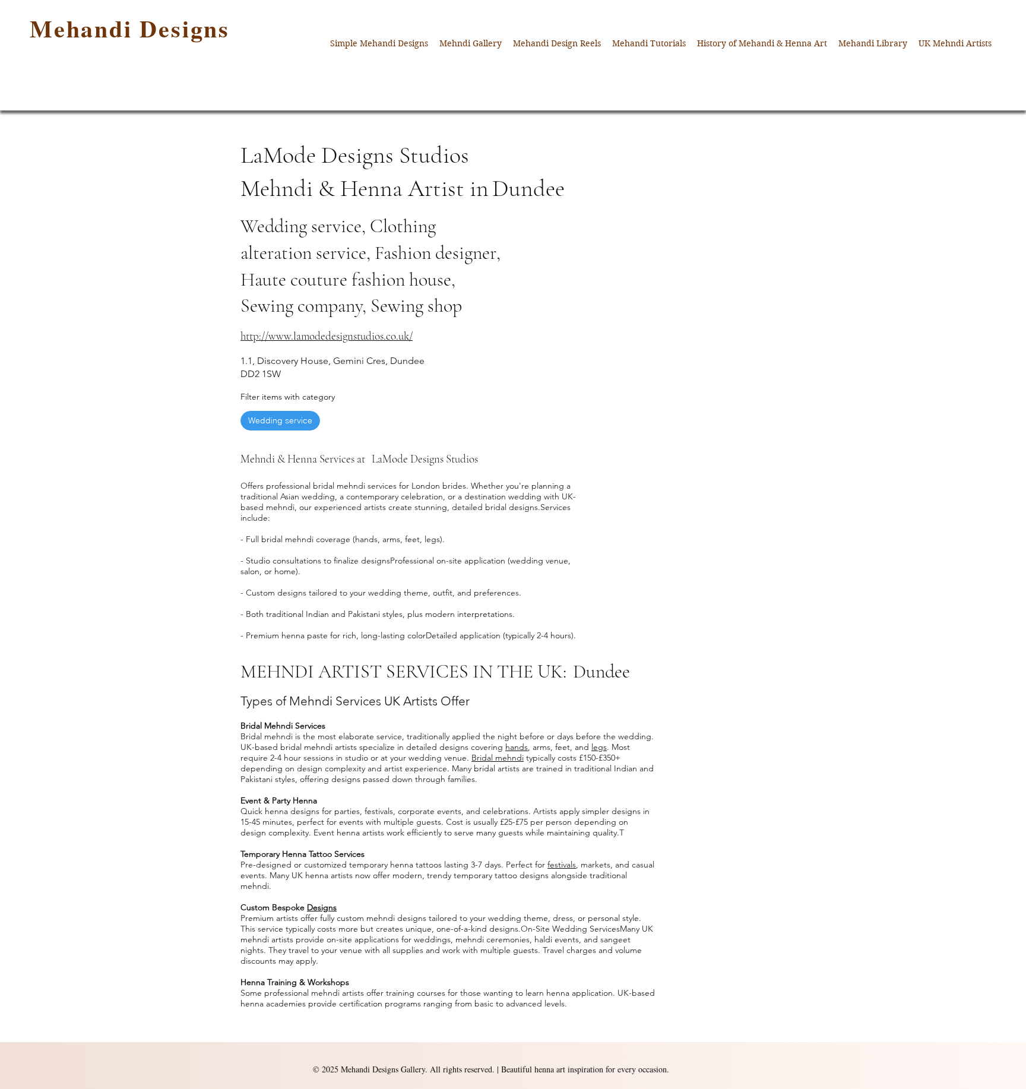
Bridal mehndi (497, 757)
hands (516, 747)
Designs (322, 907)
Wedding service (280, 420)
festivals (561, 864)
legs (599, 747)
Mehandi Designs (130, 28)
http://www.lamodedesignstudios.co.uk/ (326, 336)
